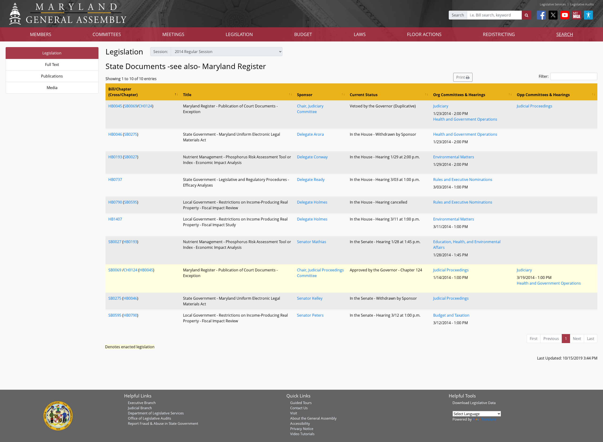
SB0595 (130, 202)
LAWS (360, 34)
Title (187, 94)
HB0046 (115, 134)
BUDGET (303, 34)
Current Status (364, 94)
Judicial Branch (140, 407)
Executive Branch (142, 402)
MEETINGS (173, 34)
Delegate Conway (312, 157)
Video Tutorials (302, 433)
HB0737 (115, 179)
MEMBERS (40, 34)
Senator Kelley (309, 298)
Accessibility (300, 423)
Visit (293, 413)
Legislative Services (553, 4)
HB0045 (115, 106)
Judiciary (440, 106)
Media (52, 87)
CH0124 (145, 106)
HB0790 (115, 202)
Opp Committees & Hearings (543, 94)
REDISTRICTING (499, 34)
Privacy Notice (301, 428)
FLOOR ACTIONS (424, 34)
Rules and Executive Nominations (462, 179)
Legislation (51, 53)
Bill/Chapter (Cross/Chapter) (123, 91)
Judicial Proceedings (534, 106)
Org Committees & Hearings (459, 94)
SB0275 (130, 134)
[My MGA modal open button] (575, 15)
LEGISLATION (239, 34)
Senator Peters (310, 315)
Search (458, 15)
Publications (52, 76)
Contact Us (299, 407)
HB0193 (115, 157)
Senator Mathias (311, 241)
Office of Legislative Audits (149, 418)
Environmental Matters (453, 157)
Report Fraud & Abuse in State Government (163, 423)
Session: (160, 51)
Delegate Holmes (312, 202)
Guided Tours (301, 402)
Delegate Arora (310, 134)
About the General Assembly (313, 418)
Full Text (52, 64)
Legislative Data (483, 402)
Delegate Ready (311, 179)
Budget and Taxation (451, 315)
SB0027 (130, 157)
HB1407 (115, 219)
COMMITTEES (107, 34)
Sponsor (304, 94)
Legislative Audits (582, 4)
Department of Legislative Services (156, 413)
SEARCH (564, 34)
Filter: (544, 76)
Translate (488, 419)
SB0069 (130, 106)
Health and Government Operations (465, 119)
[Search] (526, 15)
